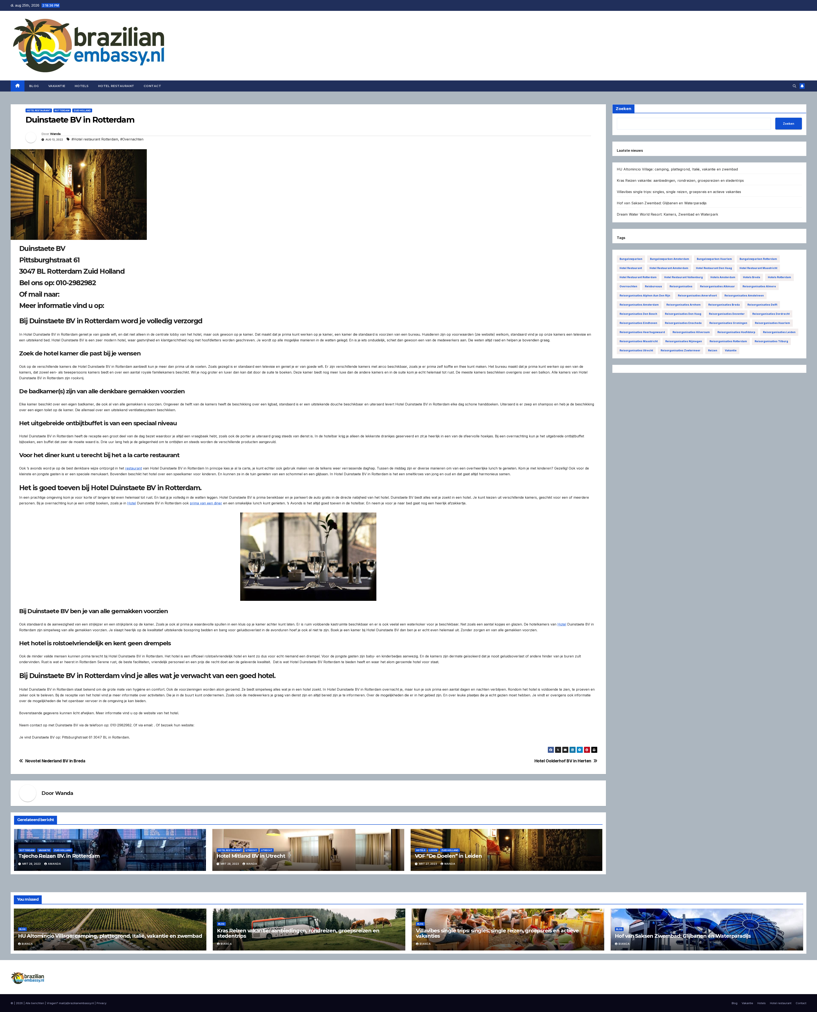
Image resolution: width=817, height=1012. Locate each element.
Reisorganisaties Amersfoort (697, 295)
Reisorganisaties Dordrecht (771, 313)
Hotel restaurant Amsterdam (669, 268)
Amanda (54, 863)
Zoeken (788, 123)
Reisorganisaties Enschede (683, 323)
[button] (794, 86)
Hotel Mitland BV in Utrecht (251, 856)
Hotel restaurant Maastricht (758, 268)
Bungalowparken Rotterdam (758, 259)
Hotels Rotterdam (779, 277)
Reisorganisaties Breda (724, 304)
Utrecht (251, 850)
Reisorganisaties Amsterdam (639, 304)
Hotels (82, 86)
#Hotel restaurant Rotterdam (94, 139)
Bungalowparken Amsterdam (669, 259)
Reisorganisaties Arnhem (683, 304)
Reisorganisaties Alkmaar (717, 286)
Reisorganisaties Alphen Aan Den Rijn (645, 295)
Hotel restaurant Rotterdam (638, 277)
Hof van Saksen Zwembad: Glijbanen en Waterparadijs (662, 203)
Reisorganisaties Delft (762, 304)
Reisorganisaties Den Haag (683, 313)
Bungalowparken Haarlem (714, 259)
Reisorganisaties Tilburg (771, 341)
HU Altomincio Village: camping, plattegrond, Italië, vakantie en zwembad (677, 169)
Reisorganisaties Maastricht (639, 341)
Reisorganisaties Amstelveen (744, 295)
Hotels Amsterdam (722, 277)
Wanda (55, 134)
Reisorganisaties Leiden (779, 332)
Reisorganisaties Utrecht (636, 350)
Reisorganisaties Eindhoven (638, 323)
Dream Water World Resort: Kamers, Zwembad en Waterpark (667, 214)
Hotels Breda (751, 277)
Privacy (101, 1003)
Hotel (131, 503)
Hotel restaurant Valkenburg (683, 277)
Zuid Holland (82, 110)
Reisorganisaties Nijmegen (683, 341)
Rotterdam (62, 110)
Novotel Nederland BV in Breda (55, 761)
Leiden (433, 850)
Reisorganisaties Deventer (727, 313)
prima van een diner (206, 503)
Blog (34, 86)
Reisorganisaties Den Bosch (638, 313)
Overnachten (628, 286)
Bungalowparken (631, 259)
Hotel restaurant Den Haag (714, 268)
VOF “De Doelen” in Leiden (448, 856)
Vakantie (56, 86)
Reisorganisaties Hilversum (691, 332)
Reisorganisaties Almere (759, 286)
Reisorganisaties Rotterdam (728, 341)
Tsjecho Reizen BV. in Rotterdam (59, 856)
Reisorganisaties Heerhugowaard (642, 332)
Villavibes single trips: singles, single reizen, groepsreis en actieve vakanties (679, 192)
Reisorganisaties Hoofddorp (736, 332)
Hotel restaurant (116, 86)
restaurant (133, 468)
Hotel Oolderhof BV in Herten (562, 761)
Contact (152, 86)
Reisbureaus (653, 286)
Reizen (712, 350)
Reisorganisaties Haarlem (772, 323)
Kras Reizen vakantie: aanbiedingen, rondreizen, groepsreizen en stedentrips (680, 180)
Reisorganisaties (681, 286)
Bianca (27, 943)
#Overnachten (131, 139)
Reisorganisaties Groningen (728, 323)
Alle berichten (35, 1003)
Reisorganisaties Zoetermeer (680, 350)
